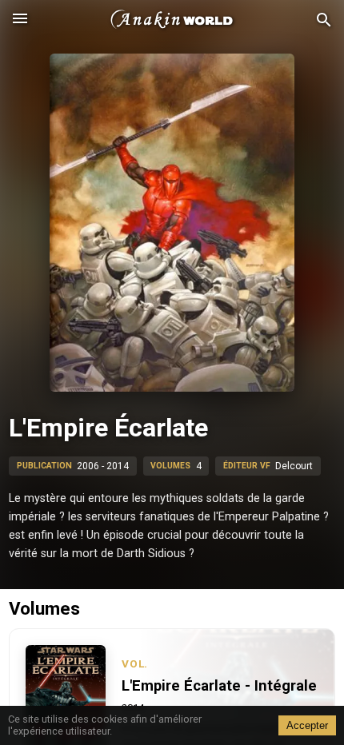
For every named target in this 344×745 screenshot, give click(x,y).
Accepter (307, 725)
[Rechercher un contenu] (324, 20)
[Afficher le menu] (20, 20)
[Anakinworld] (172, 20)
